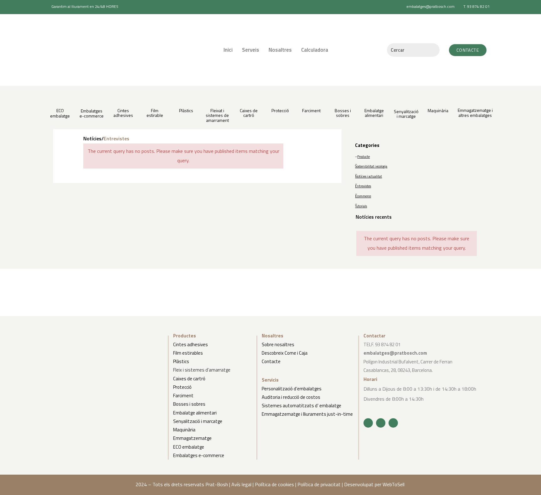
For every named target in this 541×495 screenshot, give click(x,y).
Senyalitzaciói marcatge (406, 113)
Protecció (280, 110)
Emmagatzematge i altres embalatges (475, 112)
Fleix (177, 369)
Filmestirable (155, 112)
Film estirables (188, 353)
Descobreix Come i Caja (284, 353)
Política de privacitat (319, 484)
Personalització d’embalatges (292, 388)
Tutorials (361, 206)
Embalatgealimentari (374, 112)
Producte (363, 156)
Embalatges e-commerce (198, 455)
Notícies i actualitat (368, 176)
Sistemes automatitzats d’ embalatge (301, 405)
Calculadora (314, 50)
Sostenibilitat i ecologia (371, 166)
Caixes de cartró (189, 378)
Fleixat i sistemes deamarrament (217, 115)
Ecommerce (363, 196)
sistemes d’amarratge (207, 369)
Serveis (250, 50)
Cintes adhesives (123, 112)
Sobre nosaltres (278, 344)
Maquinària (438, 110)
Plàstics (186, 110)
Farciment (311, 110)
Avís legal (241, 484)
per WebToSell (390, 484)
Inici (228, 50)
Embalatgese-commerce (92, 113)
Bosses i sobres (189, 404)
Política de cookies (274, 484)
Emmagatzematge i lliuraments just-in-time (307, 414)
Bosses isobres (343, 112)
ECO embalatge (60, 113)
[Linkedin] (368, 423)
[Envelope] (380, 423)
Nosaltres (280, 50)
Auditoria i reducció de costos (291, 397)
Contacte (271, 361)
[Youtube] (393, 423)
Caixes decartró (249, 112)
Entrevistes (363, 186)
